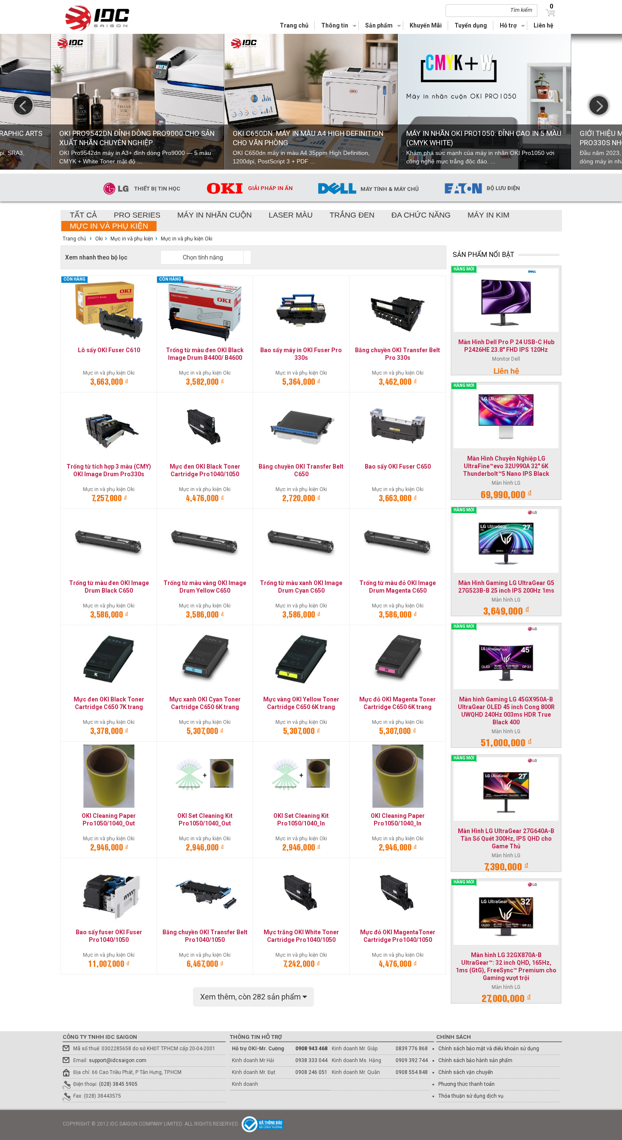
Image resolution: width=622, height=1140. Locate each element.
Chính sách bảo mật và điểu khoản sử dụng (488, 1049)
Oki (99, 239)
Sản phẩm (379, 25)
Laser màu (291, 215)
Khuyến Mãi (426, 25)
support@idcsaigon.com (117, 1060)
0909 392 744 (412, 1060)
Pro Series (137, 215)
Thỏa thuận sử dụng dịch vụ (471, 1096)
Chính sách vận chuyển (465, 1072)
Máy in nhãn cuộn (214, 215)
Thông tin (334, 25)
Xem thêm (251, 996)
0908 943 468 (311, 1049)
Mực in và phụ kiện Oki (186, 239)
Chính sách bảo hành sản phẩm (475, 1060)
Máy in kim (488, 215)
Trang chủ (294, 25)
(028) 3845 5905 (118, 1084)
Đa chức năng (421, 215)
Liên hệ (543, 25)
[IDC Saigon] (102, 18)
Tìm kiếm (521, 10)
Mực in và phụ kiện (109, 226)
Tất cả (83, 215)
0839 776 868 (412, 1049)
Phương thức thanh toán (466, 1084)
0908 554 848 (412, 1072)
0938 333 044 (311, 1060)
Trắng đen (352, 215)
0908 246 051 (311, 1072)
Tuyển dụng (470, 25)
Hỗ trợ (508, 25)
